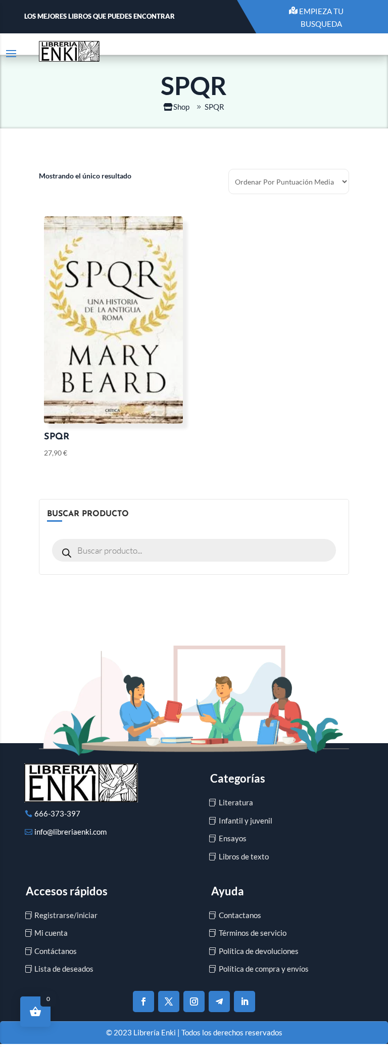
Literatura (236, 802)
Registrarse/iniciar (66, 915)
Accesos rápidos (67, 891)
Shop (181, 106)
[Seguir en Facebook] (143, 1001)
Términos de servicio (252, 932)
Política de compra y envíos (264, 968)
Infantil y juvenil (245, 820)
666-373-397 (57, 813)
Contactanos (240, 915)
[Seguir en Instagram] (194, 1001)
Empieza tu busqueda (321, 18)
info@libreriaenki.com (70, 831)
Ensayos (233, 838)
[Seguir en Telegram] (219, 1001)
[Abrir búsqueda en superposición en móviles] (194, 550)
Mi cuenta (51, 932)
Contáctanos (55, 950)
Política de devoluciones (259, 950)
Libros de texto (244, 856)
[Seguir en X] (168, 1001)
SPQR (214, 106)
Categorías (237, 778)
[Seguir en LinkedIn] (244, 1001)
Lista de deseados (63, 968)
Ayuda (227, 891)
